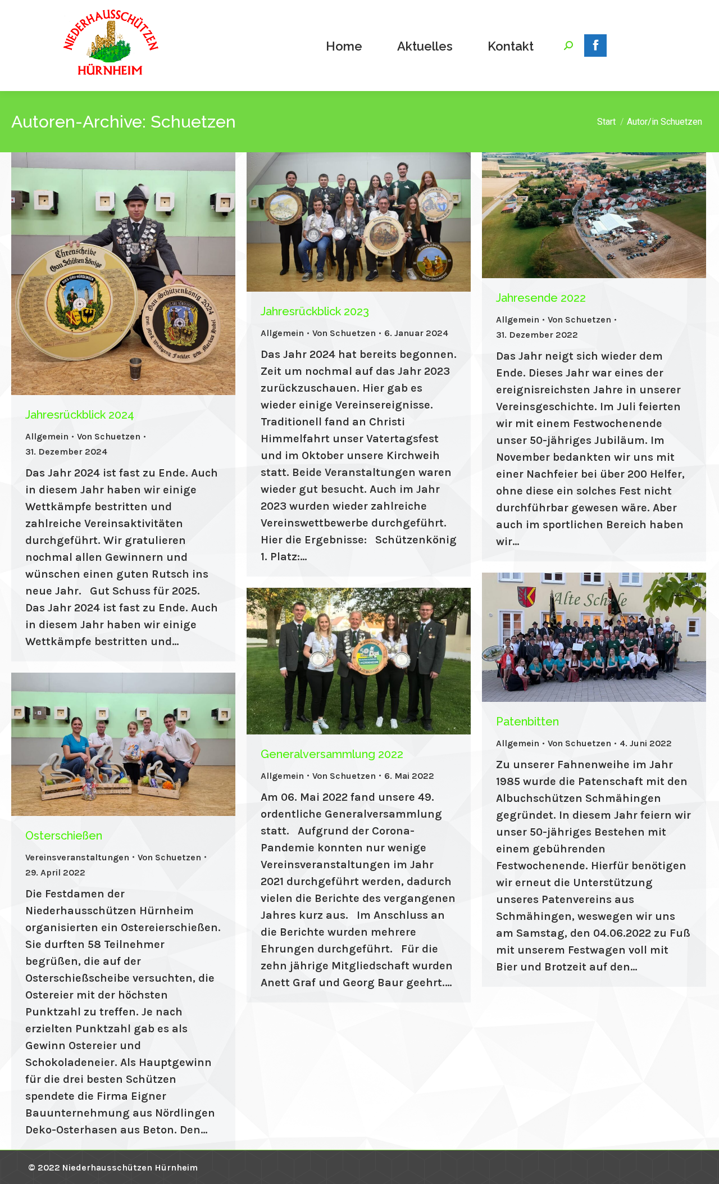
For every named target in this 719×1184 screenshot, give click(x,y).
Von (108, 436)
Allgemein (47, 436)
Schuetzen (193, 121)
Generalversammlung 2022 (332, 754)
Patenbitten (527, 721)
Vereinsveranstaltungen (77, 857)
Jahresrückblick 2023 (315, 311)
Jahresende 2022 (541, 298)
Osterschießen (63, 835)
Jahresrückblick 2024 (79, 414)
